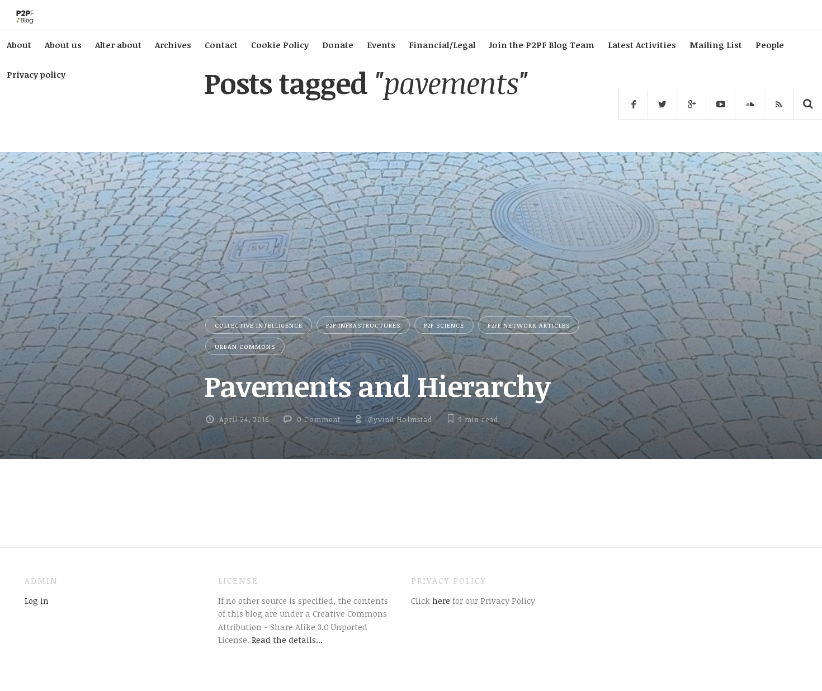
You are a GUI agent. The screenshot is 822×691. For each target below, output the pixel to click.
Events (381, 44)
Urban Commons (245, 346)
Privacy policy (36, 74)
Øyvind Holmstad (400, 419)
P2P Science (444, 325)
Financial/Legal (442, 44)
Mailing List (715, 44)
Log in (37, 600)
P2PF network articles (529, 325)
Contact (221, 44)
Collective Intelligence (259, 325)
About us (63, 44)
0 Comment (319, 419)
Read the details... (287, 639)
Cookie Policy (280, 44)
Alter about (118, 44)
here (440, 600)
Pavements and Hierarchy (377, 385)
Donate (337, 44)
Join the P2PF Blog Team (541, 44)
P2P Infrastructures (363, 325)
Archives (173, 44)
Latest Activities (642, 44)
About (19, 44)
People (769, 44)
